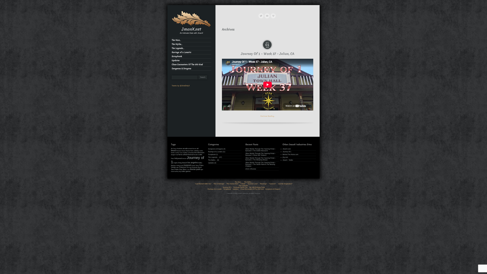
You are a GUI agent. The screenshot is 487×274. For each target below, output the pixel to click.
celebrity (196, 150)
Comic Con (178, 152)
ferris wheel (183, 154)
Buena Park (189, 150)
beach (174, 150)
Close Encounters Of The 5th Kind (187, 64)
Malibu (200, 163)
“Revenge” (263, 184)
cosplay (184, 152)
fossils (196, 154)
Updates (176, 60)
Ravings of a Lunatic (181, 52)
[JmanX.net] (191, 19)
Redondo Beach (197, 167)
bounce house (181, 150)
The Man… (176, 40)
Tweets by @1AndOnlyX (181, 86)
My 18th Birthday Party (257, 187)
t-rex (188, 169)
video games (186, 171)
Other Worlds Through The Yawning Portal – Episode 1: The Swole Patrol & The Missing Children (260, 164)
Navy (197, 165)
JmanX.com (287, 149)
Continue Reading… (267, 116)
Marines (173, 165)
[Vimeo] (274, 14)
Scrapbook (177, 56)
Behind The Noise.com (290, 154)
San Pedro (175, 169)
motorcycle (179, 165)
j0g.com (285, 157)
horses (184, 158)
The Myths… (177, 44)
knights (175, 163)
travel (172, 171)
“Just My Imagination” (285, 184)
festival (190, 155)
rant (190, 167)
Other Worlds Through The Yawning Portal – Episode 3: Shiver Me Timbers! (260, 154)
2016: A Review (250, 169)
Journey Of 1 (287, 152)
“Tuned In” (272, 184)
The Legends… (178, 48)
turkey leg (178, 171)
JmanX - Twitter (288, 160)
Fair (177, 154)
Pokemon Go (184, 167)
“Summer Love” (252, 184)
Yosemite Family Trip (240, 187)
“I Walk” (243, 184)
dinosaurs (200, 152)
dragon (173, 154)
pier (177, 167)
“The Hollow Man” (232, 184)
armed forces (192, 148)
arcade (185, 148)
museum (187, 165)
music (193, 165)
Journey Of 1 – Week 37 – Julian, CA (267, 54)
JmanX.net (191, 29)
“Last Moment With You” (203, 184)
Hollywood (178, 158)
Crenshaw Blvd (192, 152)
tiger (202, 169)
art (198, 148)
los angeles (192, 162)
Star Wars (182, 169)
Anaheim (179, 148)
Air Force (174, 148)
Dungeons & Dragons (181, 68)
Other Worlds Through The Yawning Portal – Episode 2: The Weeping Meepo (260, 159)
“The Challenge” (218, 184)
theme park (195, 169)
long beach (182, 163)
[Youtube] (268, 14)
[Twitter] (261, 14)
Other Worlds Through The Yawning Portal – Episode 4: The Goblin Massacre (260, 150)
